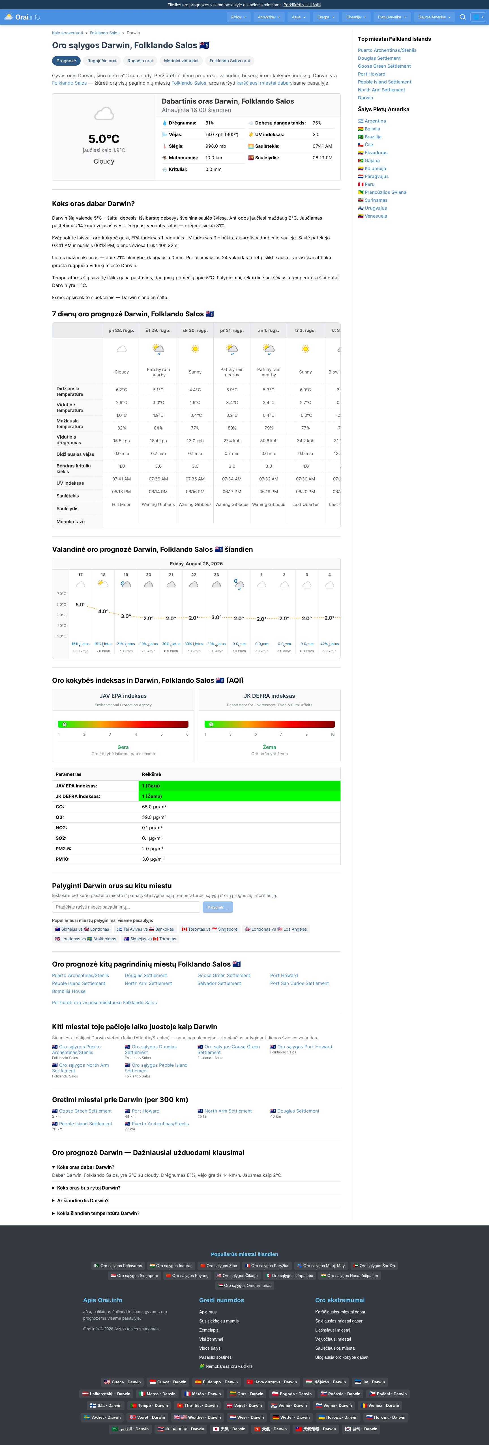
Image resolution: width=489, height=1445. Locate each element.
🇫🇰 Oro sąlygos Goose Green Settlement (229, 1052)
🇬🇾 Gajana (369, 160)
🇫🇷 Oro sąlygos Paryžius (267, 1265)
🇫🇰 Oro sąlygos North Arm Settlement (80, 1070)
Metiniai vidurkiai (181, 60)
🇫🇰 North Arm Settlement (225, 1113)
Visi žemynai (211, 1339)
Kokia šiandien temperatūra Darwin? (98, 1213)
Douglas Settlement (146, 975)
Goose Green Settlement (224, 975)
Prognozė (66, 60)
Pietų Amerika (392, 17)
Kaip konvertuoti (67, 32)
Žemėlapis (208, 1330)
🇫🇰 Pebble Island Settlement (82, 1126)
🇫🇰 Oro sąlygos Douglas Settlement (151, 1052)
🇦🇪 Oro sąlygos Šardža (374, 1265)
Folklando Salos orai (230, 60)
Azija (299, 17)
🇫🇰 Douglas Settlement (294, 1113)
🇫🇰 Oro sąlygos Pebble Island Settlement (156, 1070)
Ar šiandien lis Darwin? (83, 1200)
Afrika (238, 17)
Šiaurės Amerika (434, 17)
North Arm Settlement (148, 983)
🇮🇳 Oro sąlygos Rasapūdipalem (349, 1275)
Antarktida (269, 17)
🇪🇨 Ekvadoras (373, 152)
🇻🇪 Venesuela (372, 216)
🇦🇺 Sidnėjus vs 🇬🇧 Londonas (82, 929)
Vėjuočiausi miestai (333, 1339)
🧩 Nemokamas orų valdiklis (226, 1366)
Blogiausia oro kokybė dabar (341, 1357)
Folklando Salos (105, 32)
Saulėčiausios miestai (335, 1348)
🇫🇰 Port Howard (142, 1113)
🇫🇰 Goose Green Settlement (82, 1113)
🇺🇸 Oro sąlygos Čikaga (237, 1275)
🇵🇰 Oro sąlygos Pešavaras (118, 1265)
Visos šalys (210, 1348)
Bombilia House (68, 991)
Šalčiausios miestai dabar (339, 1321)
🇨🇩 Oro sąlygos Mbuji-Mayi (321, 1265)
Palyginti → (218, 907)
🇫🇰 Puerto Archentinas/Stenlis (157, 1126)
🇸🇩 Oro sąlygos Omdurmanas (244, 1285)
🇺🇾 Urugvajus (372, 208)
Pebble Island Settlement (78, 983)
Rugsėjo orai (140, 60)
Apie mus (208, 1311)
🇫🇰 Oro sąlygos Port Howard (301, 1049)
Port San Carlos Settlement (299, 983)
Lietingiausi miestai (332, 1330)
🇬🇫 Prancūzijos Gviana (382, 192)
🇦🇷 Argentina (372, 121)
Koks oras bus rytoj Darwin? (89, 1188)
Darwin (365, 97)
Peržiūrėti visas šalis (302, 4)
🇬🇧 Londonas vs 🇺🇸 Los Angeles (276, 929)
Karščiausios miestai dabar (340, 1311)
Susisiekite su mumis (219, 1321)
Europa (326, 17)
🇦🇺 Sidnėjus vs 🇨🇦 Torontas (150, 938)
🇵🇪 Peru (366, 184)
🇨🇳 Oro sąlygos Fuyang (187, 1275)
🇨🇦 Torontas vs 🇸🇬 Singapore (209, 929)
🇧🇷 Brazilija (369, 136)
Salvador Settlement (219, 983)
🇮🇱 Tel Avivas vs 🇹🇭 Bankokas (145, 929)
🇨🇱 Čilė (365, 144)
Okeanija (356, 17)
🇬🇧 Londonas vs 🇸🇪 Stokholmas (85, 938)
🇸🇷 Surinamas (373, 200)
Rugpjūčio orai (101, 60)
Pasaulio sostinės (215, 1357)
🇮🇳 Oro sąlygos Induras (171, 1265)
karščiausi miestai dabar (263, 83)
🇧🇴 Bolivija (369, 129)
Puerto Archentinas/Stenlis (80, 975)
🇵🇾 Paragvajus (373, 176)
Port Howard (284, 975)
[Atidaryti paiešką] (462, 17)
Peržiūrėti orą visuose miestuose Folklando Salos (104, 1002)
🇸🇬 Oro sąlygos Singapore (134, 1275)
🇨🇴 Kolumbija (372, 168)
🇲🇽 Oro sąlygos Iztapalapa (289, 1275)
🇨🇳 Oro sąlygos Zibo (218, 1265)
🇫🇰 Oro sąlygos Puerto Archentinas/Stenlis (76, 1052)
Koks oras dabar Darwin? (85, 1167)
